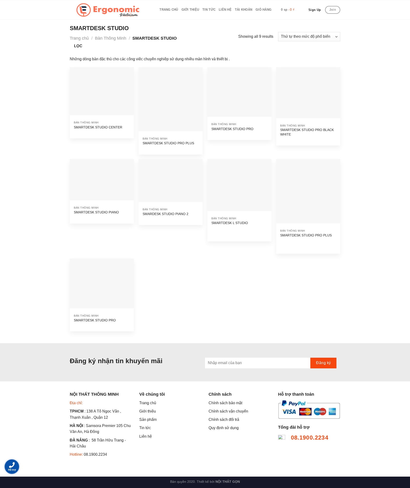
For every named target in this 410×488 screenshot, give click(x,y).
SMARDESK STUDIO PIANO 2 (165, 214)
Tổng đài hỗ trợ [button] (294, 427)
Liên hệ (145, 436)
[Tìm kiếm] (154, 9)
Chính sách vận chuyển (228, 411)
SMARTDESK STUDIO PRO (232, 129)
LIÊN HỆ (225, 9)
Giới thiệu (147, 411)
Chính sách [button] (220, 394)
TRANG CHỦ (168, 9)
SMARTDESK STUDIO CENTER (98, 127)
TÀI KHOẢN (243, 9)
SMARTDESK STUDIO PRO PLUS (168, 143)
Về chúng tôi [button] (152, 394)
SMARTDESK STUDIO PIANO (96, 212)
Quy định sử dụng (224, 428)
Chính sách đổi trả (224, 420)
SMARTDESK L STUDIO (229, 223)
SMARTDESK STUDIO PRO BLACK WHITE (307, 132)
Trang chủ (79, 38)
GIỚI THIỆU (190, 9)
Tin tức (145, 428)
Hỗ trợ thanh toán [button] (296, 394)
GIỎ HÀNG (263, 9)
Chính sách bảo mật (225, 403)
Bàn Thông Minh (110, 38)
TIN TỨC (208, 9)
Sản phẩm (148, 420)
